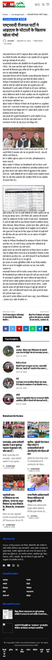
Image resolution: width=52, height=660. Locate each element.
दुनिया (11, 650)
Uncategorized (17, 14)
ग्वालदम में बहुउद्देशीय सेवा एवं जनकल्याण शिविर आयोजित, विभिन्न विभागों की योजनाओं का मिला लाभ (32, 399)
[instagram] (13, 565)
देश (17, 650)
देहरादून (5, 588)
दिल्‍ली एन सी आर (4, 653)
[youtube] (8, 565)
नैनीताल (28, 588)
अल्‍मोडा (5, 580)
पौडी (4, 591)
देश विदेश (22, 651)
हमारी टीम (48, 651)
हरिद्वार (28, 595)
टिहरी (28, 584)
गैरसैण (28, 580)
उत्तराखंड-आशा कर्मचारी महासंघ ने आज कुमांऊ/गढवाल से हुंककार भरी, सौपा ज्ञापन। (13, 446)
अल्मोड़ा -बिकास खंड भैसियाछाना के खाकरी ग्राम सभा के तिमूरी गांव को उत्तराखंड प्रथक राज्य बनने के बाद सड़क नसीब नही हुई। (31, 351)
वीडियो (35, 650)
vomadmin (10, 466)
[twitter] (18, 566)
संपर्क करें (6, 595)
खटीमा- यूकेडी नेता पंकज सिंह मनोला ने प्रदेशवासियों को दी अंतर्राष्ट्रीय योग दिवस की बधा (38, 448)
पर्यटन (28, 650)
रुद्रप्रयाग (29, 591)
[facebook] (4, 565)
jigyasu (10, 41)
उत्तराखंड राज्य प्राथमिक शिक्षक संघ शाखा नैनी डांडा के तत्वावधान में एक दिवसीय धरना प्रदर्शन (31, 383)
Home (5, 14)
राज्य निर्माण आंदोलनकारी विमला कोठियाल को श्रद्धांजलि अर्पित (38, 497)
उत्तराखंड (22, 19)
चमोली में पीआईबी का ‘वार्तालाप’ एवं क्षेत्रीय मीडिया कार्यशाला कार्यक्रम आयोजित (31, 626)
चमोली (5, 584)
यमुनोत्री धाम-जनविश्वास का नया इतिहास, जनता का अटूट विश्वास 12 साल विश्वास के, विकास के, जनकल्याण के (13, 502)
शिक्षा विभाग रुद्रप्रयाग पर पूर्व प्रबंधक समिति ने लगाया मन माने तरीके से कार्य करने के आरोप (31, 612)
